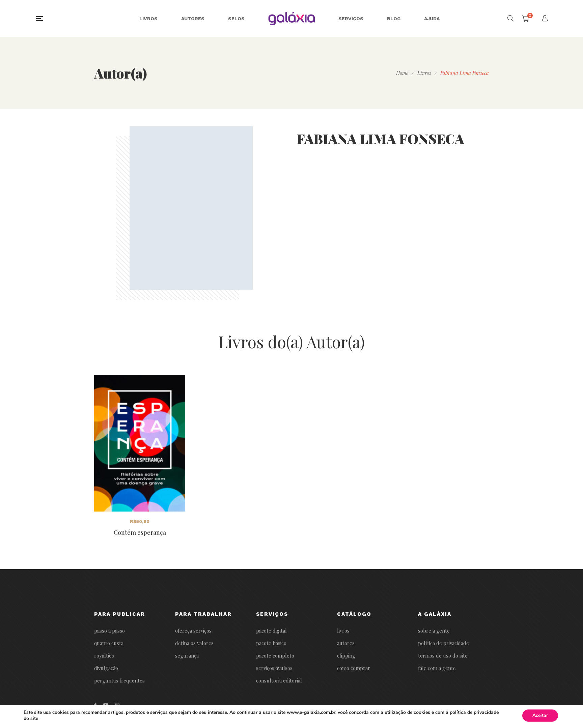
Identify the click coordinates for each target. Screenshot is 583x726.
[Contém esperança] (139, 443)
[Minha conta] (545, 19)
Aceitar (540, 715)
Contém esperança (140, 532)
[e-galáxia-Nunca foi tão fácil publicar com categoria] (291, 18)
